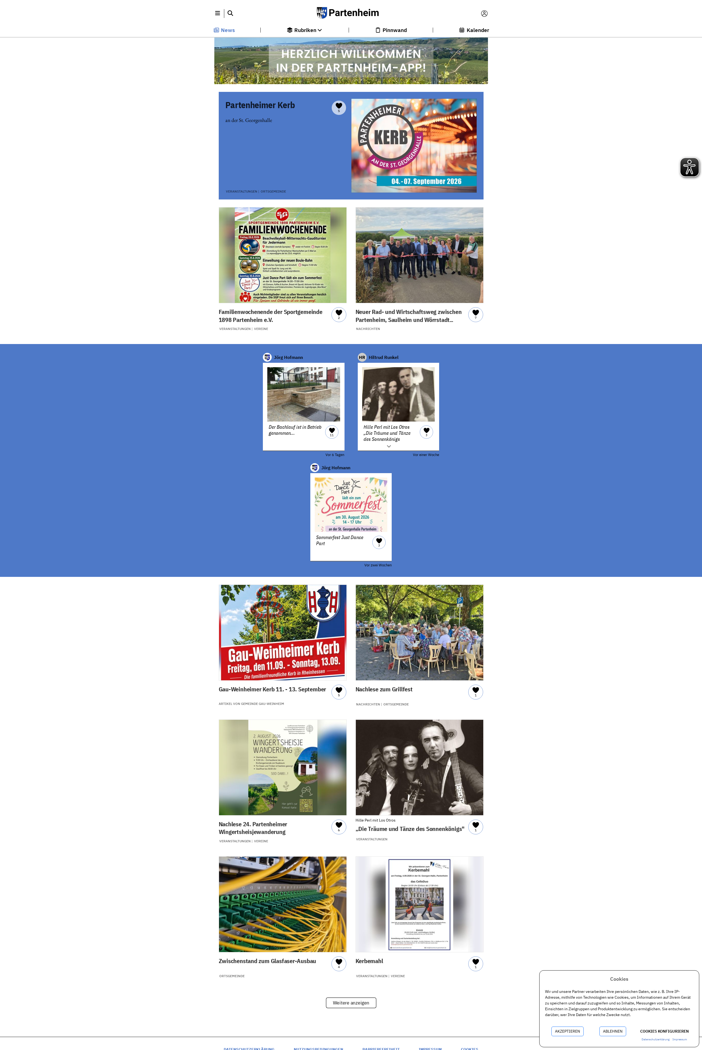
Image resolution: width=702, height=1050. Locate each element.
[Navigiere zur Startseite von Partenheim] (351, 13)
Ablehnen (613, 1031)
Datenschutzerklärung (655, 1039)
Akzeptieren (567, 1031)
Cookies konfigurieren (664, 1031)
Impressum (679, 1039)
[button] (217, 13)
